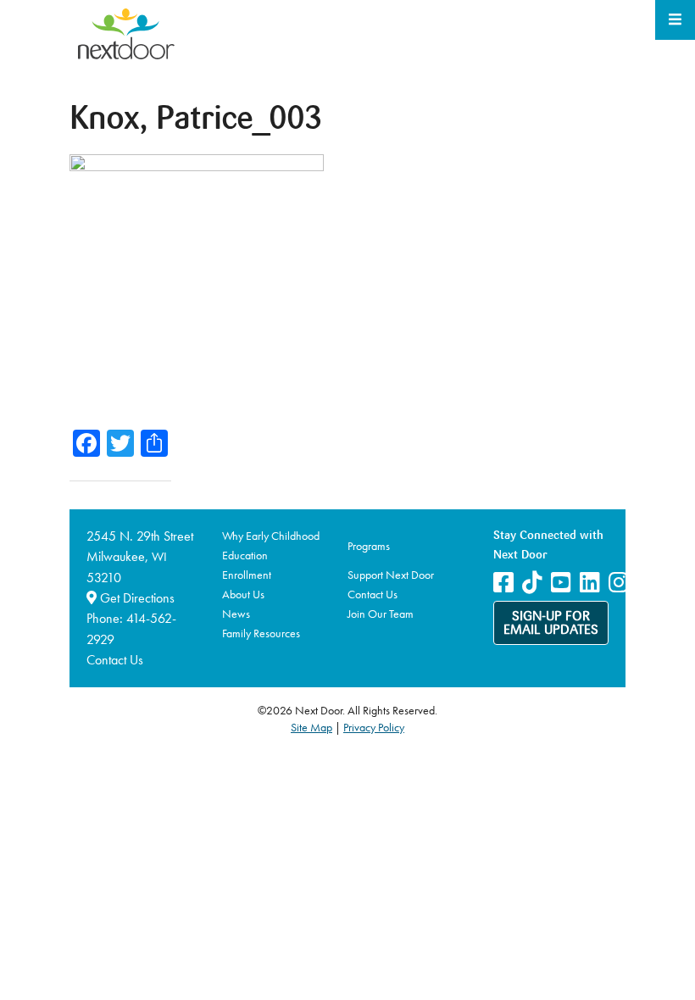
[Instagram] (619, 582)
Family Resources (261, 633)
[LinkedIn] (590, 582)
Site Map (311, 727)
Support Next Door (391, 574)
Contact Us (114, 660)
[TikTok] (532, 582)
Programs (369, 545)
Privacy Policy (373, 727)
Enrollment (246, 574)
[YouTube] (561, 582)
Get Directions (136, 598)
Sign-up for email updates (550, 623)
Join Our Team (381, 613)
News (236, 613)
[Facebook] (503, 582)
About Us (243, 594)
